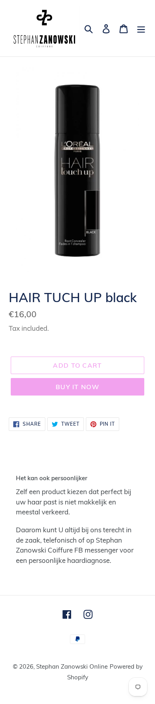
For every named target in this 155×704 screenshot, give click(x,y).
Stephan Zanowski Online (72, 666)
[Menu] (141, 28)
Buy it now (77, 387)
